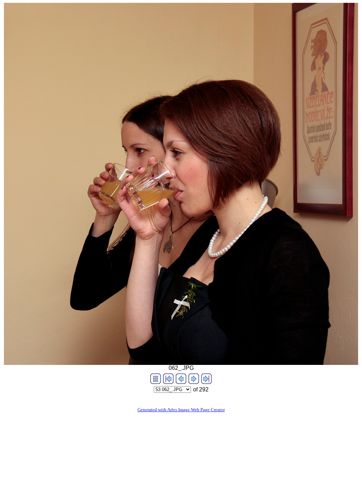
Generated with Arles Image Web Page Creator (181, 409)
